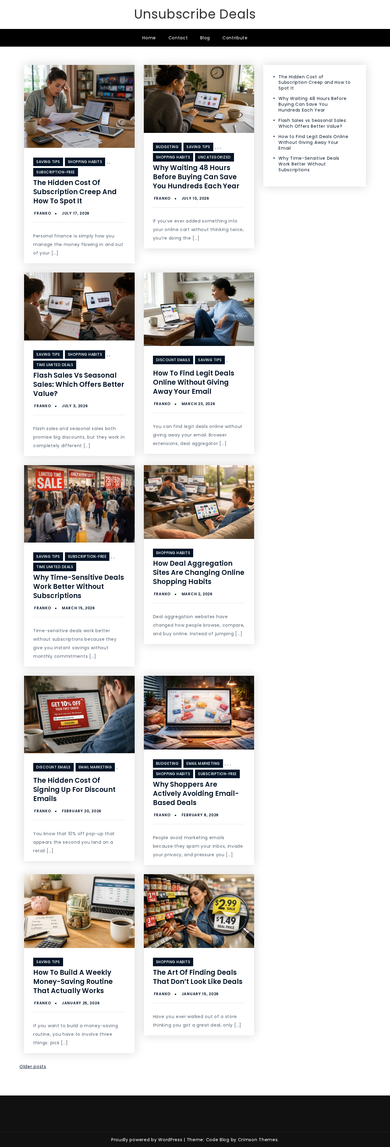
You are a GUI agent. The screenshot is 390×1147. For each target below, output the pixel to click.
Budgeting (167, 146)
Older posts (33, 1066)
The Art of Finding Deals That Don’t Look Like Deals (198, 977)
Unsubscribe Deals (195, 14)
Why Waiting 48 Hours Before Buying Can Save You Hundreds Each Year (196, 177)
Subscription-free (55, 172)
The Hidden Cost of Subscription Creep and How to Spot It (75, 192)
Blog (205, 38)
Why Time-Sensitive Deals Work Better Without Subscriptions (78, 586)
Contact (178, 38)
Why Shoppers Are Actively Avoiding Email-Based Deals (196, 793)
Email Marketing (95, 767)
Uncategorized (214, 157)
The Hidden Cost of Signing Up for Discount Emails (74, 789)
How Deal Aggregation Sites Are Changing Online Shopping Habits (198, 572)
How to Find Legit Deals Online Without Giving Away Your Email (193, 382)
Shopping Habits (85, 161)
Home (149, 38)
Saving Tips (48, 161)
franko (42, 213)
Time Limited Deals (54, 364)
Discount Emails (173, 359)
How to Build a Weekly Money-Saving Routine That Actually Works (73, 982)
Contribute (235, 38)
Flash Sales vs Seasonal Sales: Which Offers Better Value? (78, 384)
